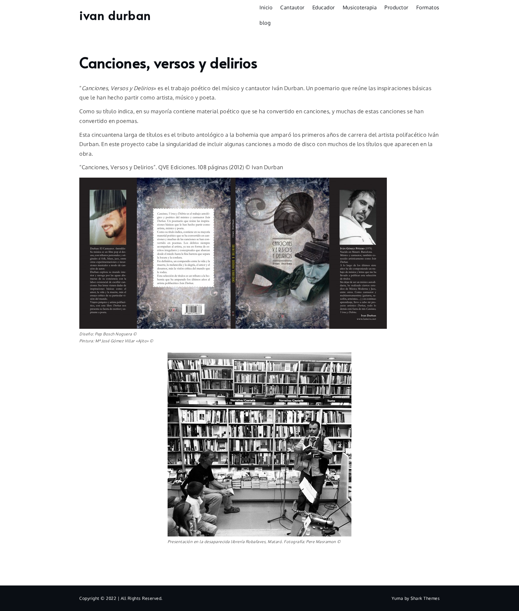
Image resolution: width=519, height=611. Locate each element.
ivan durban (115, 15)
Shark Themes (425, 598)
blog (265, 23)
